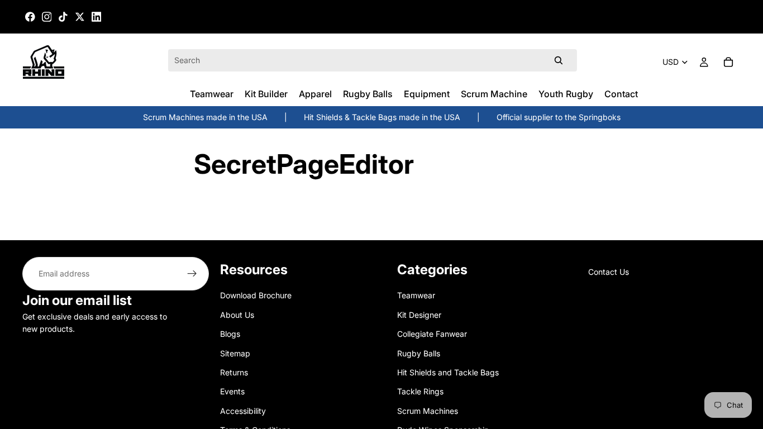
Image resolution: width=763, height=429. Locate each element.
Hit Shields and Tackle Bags (448, 372)
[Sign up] (192, 273)
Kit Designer (419, 315)
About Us (237, 315)
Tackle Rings (420, 391)
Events (232, 391)
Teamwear (416, 295)
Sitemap (235, 353)
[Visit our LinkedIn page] (97, 17)
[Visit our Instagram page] (47, 17)
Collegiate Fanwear (432, 334)
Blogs (230, 334)
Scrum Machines (427, 411)
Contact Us (608, 272)
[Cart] (728, 62)
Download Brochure (256, 295)
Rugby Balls (418, 353)
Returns (234, 372)
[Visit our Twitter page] (80, 17)
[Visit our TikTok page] (63, 17)
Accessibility (243, 411)
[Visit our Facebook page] (30, 17)
